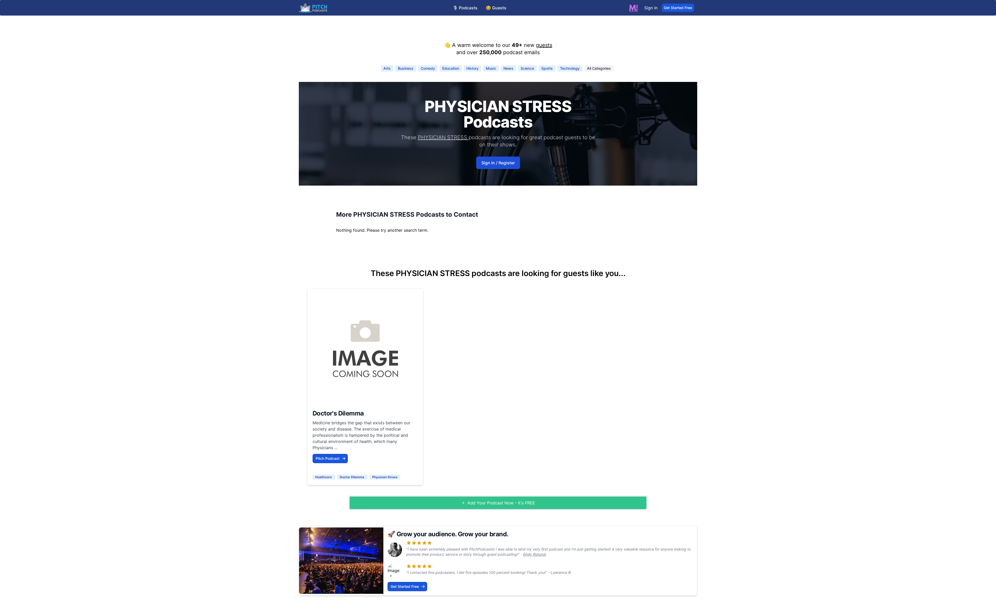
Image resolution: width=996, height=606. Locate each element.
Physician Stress (385, 477)
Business (405, 68)
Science (527, 68)
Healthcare (324, 477)
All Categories (599, 68)
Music (491, 68)
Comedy (428, 68)
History (472, 68)
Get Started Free (678, 7)
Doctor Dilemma (352, 477)
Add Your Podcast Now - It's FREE (501, 502)
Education (450, 68)
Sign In (651, 7)
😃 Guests (496, 7)
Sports (547, 68)
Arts (387, 68)
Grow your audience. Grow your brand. (452, 534)
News (508, 68)
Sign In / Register (498, 162)
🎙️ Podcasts (465, 7)
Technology (570, 68)
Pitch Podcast (328, 458)
